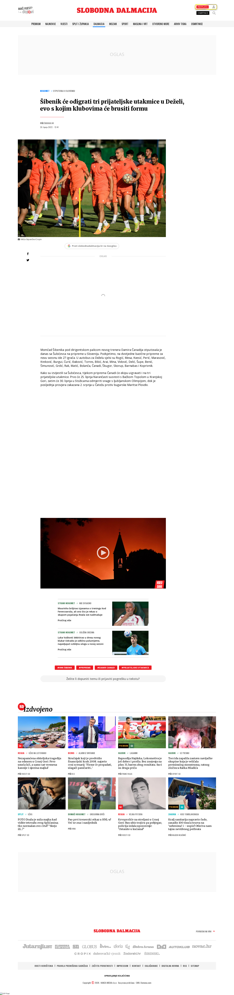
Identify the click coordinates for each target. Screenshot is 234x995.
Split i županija (80, 24)
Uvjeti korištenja (44, 965)
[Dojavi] (26, 10)
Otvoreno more (160, 24)
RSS (185, 965)
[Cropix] (82, 953)
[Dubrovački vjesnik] (107, 953)
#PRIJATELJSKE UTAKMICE (135, 667)
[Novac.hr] (202, 946)
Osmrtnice (197, 24)
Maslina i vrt (140, 24)
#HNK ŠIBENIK (64, 667)
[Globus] (90, 946)
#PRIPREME (85, 667)
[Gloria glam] (128, 946)
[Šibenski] (151, 953)
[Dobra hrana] (143, 946)
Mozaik (113, 24)
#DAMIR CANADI (106, 667)
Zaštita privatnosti (102, 965)
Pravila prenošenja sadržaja (72, 965)
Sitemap (195, 965)
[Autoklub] (179, 946)
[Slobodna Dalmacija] (117, 10)
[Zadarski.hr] (132, 953)
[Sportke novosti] (76, 946)
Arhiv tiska (180, 24)
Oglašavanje (151, 965)
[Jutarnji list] (37, 946)
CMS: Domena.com (143, 982)
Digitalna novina (170, 965)
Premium (36, 24)
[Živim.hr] (105, 946)
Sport (125, 24)
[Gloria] (118, 946)
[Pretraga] (214, 13)
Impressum (122, 965)
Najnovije (50, 24)
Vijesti (63, 24)
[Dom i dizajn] (161, 946)
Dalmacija (99, 24)
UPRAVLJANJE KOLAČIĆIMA (117, 975)
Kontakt (136, 965)
